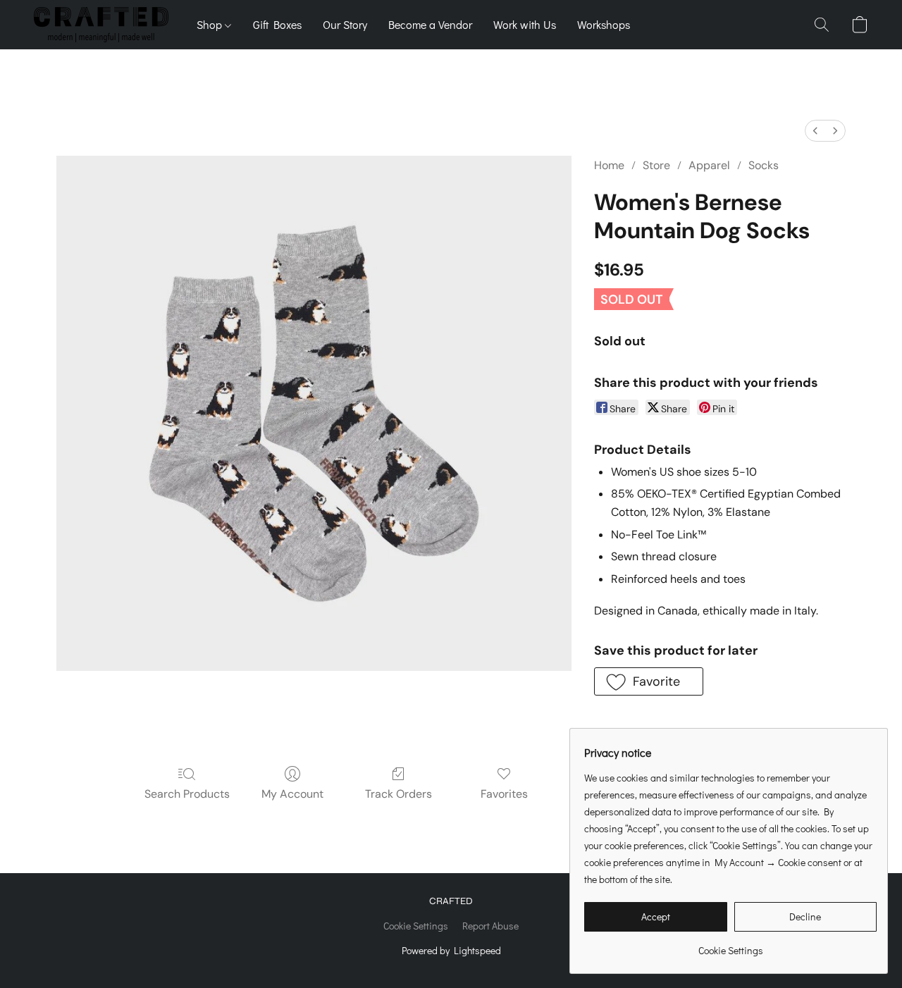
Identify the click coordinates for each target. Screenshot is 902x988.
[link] (730, 945)
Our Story (345, 24)
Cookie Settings (415, 925)
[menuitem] (815, 131)
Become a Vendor (430, 24)
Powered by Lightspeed (451, 950)
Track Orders (398, 793)
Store (656, 165)
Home (609, 165)
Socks (763, 165)
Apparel (709, 165)
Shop (211, 24)
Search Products (187, 793)
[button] (101, 24)
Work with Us (524, 24)
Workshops (603, 24)
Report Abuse (490, 925)
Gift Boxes (277, 24)
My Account (292, 793)
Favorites (504, 793)
